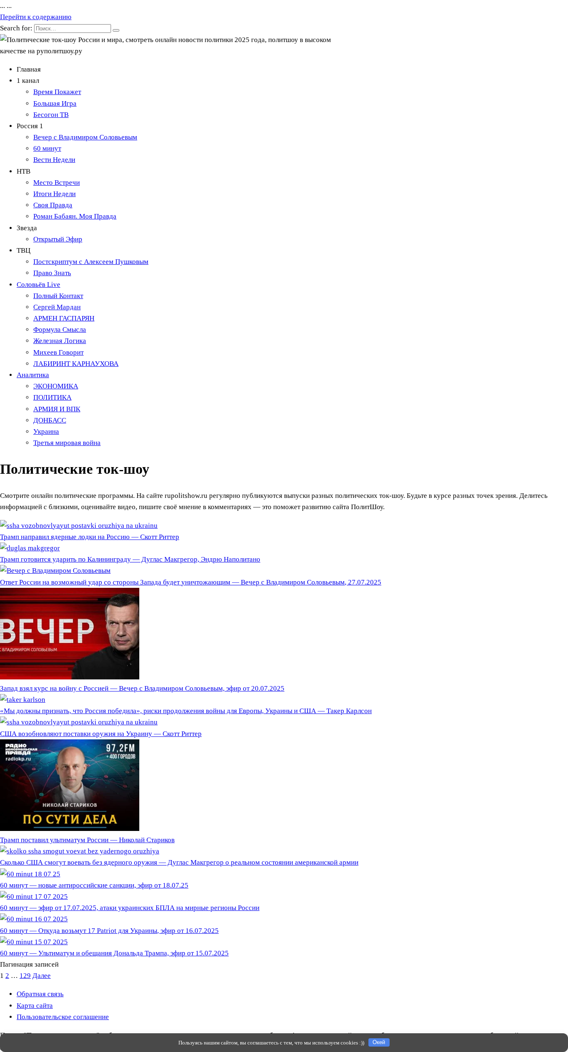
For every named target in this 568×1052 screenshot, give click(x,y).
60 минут (47, 148)
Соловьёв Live (38, 284)
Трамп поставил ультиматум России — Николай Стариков (87, 840)
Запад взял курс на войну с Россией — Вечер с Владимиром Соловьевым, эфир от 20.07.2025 (142, 688)
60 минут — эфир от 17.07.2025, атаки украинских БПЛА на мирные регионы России (129, 908)
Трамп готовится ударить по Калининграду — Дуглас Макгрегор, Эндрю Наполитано (130, 559)
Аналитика (33, 375)
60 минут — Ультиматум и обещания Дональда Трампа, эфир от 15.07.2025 (114, 953)
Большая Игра (55, 103)
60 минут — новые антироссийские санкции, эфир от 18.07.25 (94, 885)
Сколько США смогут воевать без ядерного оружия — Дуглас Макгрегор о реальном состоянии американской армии (179, 862)
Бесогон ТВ (51, 115)
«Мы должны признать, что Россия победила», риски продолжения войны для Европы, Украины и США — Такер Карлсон (186, 711)
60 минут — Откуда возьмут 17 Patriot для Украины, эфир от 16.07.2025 (109, 931)
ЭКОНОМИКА (55, 386)
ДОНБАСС (49, 420)
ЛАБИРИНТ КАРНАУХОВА (76, 364)
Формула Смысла (59, 329)
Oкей (379, 1042)
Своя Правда (52, 205)
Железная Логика (59, 341)
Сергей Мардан (57, 307)
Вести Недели (54, 160)
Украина (46, 431)
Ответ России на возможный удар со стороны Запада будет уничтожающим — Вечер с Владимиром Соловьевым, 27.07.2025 (190, 582)
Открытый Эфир (57, 239)
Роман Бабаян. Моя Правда (74, 216)
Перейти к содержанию (36, 17)
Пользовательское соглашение (63, 1017)
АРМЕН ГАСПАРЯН (63, 318)
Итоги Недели (54, 194)
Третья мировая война (67, 443)
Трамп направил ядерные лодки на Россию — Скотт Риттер (89, 537)
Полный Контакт (58, 296)
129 (25, 976)
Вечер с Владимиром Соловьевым (85, 137)
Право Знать (52, 273)
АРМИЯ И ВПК (56, 409)
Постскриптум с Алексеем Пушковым (90, 262)
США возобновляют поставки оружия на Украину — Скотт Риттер (101, 734)
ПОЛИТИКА (52, 397)
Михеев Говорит (58, 352)
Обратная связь (40, 994)
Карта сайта (35, 1006)
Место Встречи (56, 183)
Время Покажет (57, 92)
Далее (41, 976)
